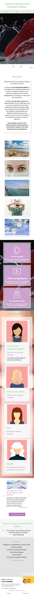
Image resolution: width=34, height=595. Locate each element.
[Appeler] (5, 11)
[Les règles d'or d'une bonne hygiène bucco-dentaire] (17, 484)
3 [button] (32, 67)
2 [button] (31, 67)
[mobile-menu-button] (28, 11)
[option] (17, 38)
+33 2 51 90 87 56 (18, 535)
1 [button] (30, 67)
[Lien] (17, 253)
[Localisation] (17, 11)
